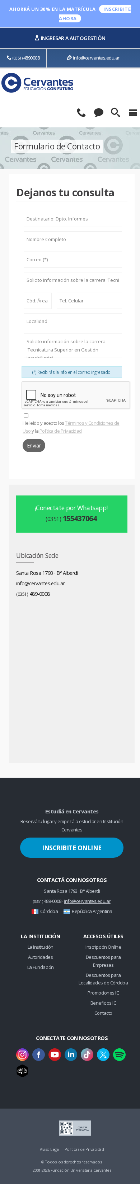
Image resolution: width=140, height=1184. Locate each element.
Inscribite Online (72, 847)
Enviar (34, 445)
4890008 (26, 57)
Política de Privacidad (60, 431)
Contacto (103, 1013)
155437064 (71, 518)
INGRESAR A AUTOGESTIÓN (73, 38)
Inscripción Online (103, 947)
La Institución (40, 947)
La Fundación (40, 967)
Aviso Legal (50, 1149)
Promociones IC (103, 992)
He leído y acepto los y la (71, 427)
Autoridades (40, 957)
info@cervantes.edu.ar (96, 57)
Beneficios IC (103, 1003)
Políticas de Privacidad (84, 1149)
